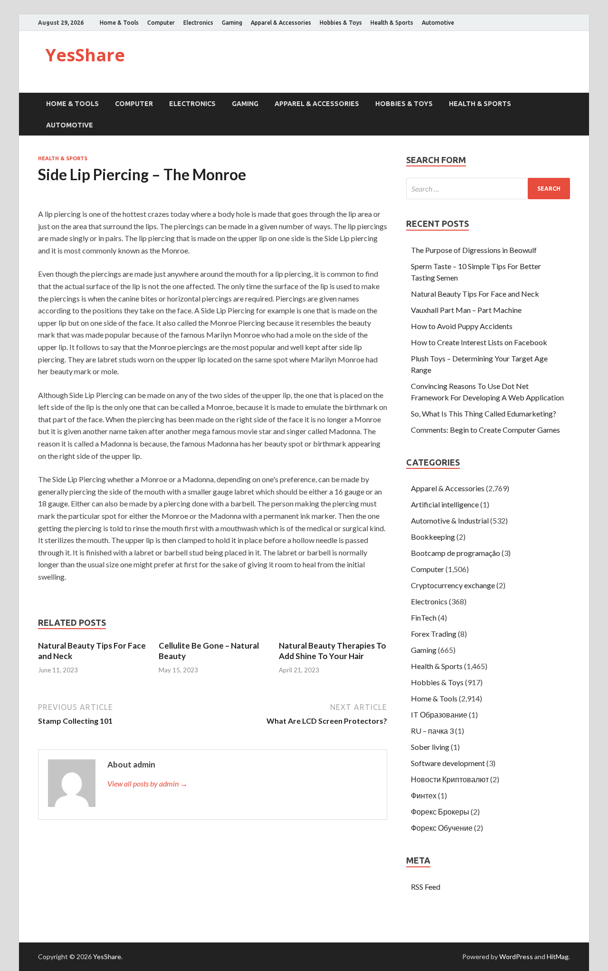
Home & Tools (119, 22)
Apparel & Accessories (281, 22)
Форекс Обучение (442, 827)
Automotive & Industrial (450, 520)
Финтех (424, 795)
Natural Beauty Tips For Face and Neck (475, 293)
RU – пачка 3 (432, 730)
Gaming (232, 22)
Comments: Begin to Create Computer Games (485, 429)
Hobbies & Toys (341, 22)
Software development (448, 762)
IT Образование (439, 714)
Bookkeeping (433, 536)
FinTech (424, 617)
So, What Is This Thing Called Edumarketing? (483, 413)
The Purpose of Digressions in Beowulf (474, 249)
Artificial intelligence (445, 504)
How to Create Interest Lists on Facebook (479, 342)
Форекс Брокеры (440, 811)
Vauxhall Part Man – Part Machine (466, 309)
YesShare (85, 55)
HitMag (558, 956)
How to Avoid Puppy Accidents (462, 325)
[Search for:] (488, 188)
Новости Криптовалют (450, 779)
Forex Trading (433, 633)
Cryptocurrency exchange (453, 585)
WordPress (516, 956)
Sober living (430, 746)
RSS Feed (425, 886)
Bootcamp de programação (455, 552)
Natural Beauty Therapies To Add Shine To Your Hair (332, 651)
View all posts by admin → (147, 783)
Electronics (198, 22)
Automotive (438, 22)
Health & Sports (391, 22)
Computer (161, 22)
